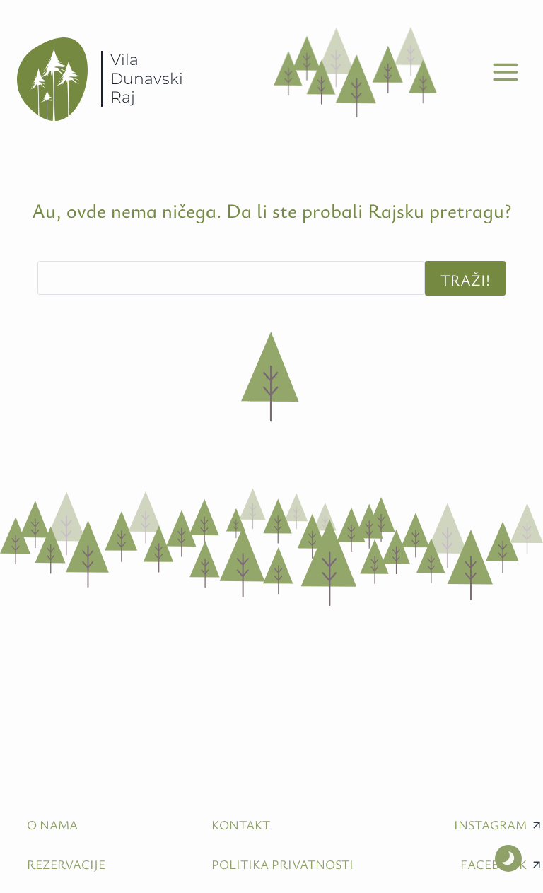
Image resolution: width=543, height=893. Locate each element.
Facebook (493, 864)
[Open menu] (505, 72)
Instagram (490, 824)
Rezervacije (66, 864)
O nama (52, 824)
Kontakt (240, 824)
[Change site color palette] (508, 858)
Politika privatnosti (282, 864)
